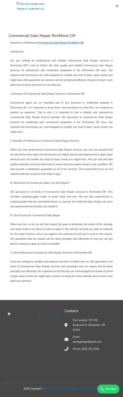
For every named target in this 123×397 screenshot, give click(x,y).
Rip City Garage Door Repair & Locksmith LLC (70, 388)
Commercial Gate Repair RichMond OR (61, 42)
